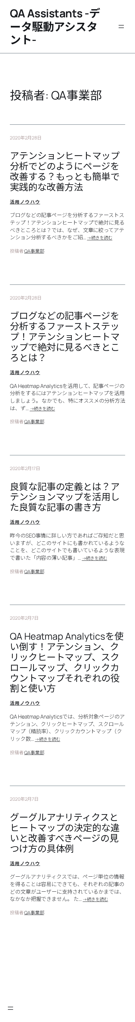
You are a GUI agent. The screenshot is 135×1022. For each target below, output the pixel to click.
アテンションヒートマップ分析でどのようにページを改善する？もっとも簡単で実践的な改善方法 (65, 171)
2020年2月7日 (24, 618)
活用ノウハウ (25, 202)
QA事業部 (34, 251)
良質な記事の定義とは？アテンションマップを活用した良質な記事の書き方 (65, 497)
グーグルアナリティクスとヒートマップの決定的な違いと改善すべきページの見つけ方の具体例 (65, 833)
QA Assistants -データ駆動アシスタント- (55, 26)
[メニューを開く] (121, 26)
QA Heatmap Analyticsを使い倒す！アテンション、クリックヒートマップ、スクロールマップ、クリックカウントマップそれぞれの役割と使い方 (67, 662)
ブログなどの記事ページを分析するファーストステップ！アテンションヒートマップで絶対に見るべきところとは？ (65, 337)
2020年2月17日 (25, 468)
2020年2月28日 (26, 138)
